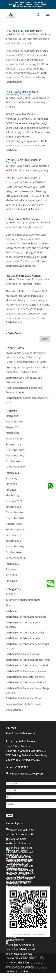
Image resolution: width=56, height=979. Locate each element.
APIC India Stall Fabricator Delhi (24, 30)
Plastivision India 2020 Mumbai (23, 275)
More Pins (14, 861)
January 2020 (13, 540)
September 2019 (15, 558)
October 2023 (14, 461)
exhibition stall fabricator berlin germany (27, 170)
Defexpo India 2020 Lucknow (23, 219)
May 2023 (11, 484)
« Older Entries (14, 333)
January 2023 (13, 506)
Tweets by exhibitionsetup (21, 733)
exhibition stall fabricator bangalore (26, 616)
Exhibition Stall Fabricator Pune (23, 698)
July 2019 (11, 569)
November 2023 (15, 455)
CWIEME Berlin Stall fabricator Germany (23, 161)
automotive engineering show (23, 599)
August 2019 (13, 563)
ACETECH (11, 594)
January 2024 (13, 444)
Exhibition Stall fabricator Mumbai (23, 284)
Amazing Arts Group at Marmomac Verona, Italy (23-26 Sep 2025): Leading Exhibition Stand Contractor (26, 357)
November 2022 (15, 518)
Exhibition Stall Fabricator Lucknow (24, 227)
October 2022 (14, 523)
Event (36, 34)
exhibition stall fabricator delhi (22, 39)
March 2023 (12, 495)
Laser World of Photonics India (23, 704)
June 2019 (11, 575)
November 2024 (15, 421)
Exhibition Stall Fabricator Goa (23, 654)
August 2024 (13, 427)
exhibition (45, 34)
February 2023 (14, 501)
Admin (12, 34)
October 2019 (14, 552)
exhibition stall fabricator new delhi (26, 682)
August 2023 (13, 472)
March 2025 (12, 415)
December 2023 (15, 450)
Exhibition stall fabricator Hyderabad (27, 665)
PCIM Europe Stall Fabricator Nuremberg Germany (22, 93)
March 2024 (12, 432)
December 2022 (15, 512)
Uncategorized (14, 709)
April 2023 (11, 489)
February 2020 (14, 535)
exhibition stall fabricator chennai (25, 632)
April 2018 (11, 580)
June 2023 (11, 478)
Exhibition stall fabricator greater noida (28, 659)
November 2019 (15, 546)
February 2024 (14, 438)
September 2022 (15, 529)
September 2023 (15, 467)
